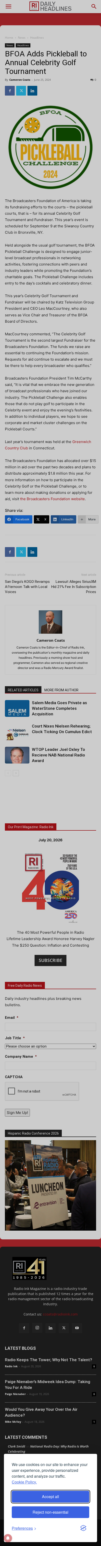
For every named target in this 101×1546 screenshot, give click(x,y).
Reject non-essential (50, 1512)
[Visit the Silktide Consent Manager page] (83, 1528)
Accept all (50, 1496)
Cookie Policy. (24, 1482)
